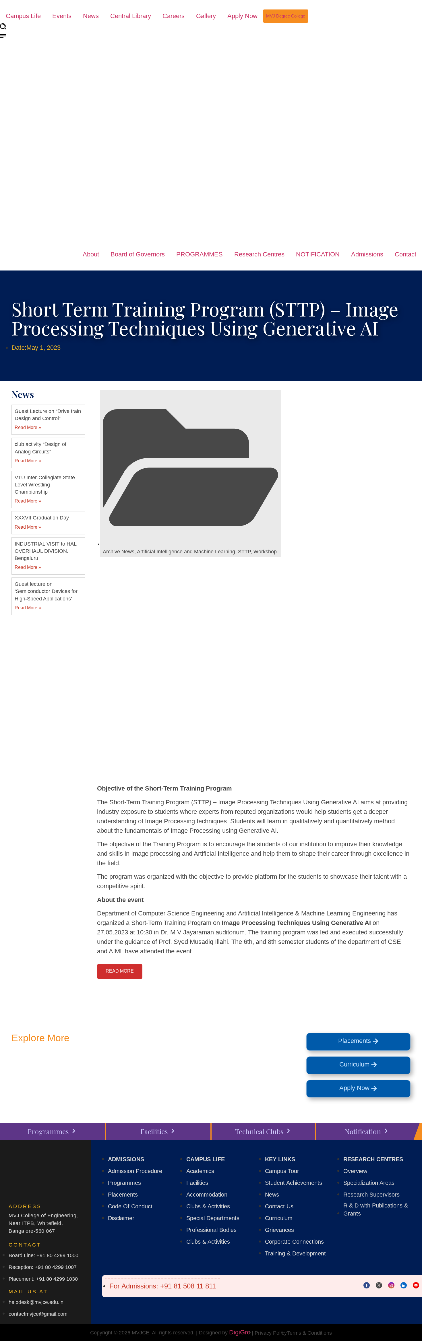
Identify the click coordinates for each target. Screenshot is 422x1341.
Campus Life (23, 16)
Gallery (206, 16)
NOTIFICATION (318, 254)
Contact (405, 254)
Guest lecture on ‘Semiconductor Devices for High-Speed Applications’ (46, 591)
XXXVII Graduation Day (42, 518)
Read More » (28, 427)
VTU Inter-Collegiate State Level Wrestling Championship (45, 485)
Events (61, 16)
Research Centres (259, 254)
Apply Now (242, 16)
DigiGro (239, 1332)
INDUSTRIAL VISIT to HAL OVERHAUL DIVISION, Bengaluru (45, 551)
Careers (173, 16)
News (91, 16)
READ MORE (120, 971)
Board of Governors (138, 254)
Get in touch (71, 1066)
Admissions (367, 254)
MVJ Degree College (285, 15)
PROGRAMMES (199, 254)
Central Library (130, 16)
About (91, 254)
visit (161, 1066)
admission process (52, 1080)
